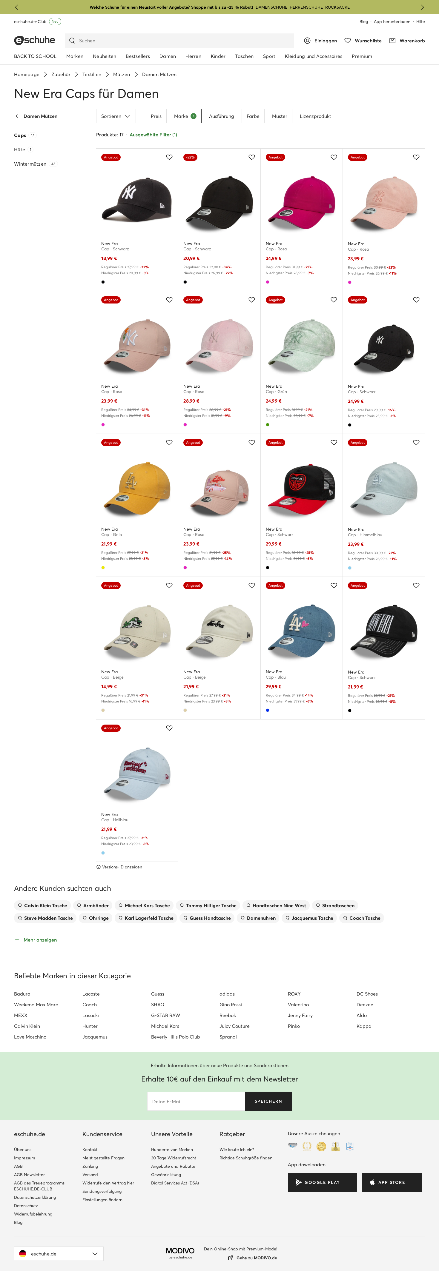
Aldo (362, 1015)
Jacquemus (95, 1037)
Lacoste (91, 994)
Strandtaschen (338, 905)
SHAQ (157, 1004)
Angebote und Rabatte (173, 1166)
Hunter (90, 1026)
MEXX (20, 1015)
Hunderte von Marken (172, 1149)
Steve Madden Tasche (48, 918)
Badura (22, 994)
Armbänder (96, 905)
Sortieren (111, 116)
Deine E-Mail (167, 1101)
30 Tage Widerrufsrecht (173, 1158)
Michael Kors (165, 1026)
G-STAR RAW (165, 1015)
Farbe (253, 116)
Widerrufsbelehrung (33, 1214)
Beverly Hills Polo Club (175, 1037)
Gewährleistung (166, 1174)
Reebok (228, 1015)
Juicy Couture (235, 1026)
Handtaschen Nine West (279, 905)
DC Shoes (367, 994)
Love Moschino (30, 1037)
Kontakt (89, 1149)
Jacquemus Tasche (312, 918)
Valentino (298, 1004)
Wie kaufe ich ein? (237, 1149)
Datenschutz (26, 1205)
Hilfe (420, 21)
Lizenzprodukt (315, 116)
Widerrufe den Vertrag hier (108, 1183)
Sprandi (228, 1037)
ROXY (294, 994)
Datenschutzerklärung (35, 1197)
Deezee (365, 1004)
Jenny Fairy (300, 1015)
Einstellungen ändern (102, 1199)
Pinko (294, 1026)
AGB (18, 1166)
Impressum (24, 1158)
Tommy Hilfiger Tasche (211, 905)
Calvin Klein (27, 1026)
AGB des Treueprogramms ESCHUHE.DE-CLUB (39, 1186)
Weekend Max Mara (36, 1004)
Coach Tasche (364, 918)
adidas (227, 994)
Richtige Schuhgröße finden (246, 1158)
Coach (89, 1004)
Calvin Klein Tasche (45, 905)
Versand (90, 1174)
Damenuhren (261, 918)
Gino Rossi (231, 1004)
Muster (279, 116)
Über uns (22, 1149)
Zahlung (90, 1166)
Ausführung (221, 116)
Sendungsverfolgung (102, 1191)
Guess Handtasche (210, 918)
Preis (156, 116)
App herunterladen (392, 21)
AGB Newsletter (29, 1174)
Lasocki (90, 1015)
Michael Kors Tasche (147, 905)
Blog (364, 21)
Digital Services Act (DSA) (175, 1183)
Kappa (364, 1026)
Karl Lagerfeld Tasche (149, 918)
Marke (184, 116)
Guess (157, 994)
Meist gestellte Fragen (103, 1158)
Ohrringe (99, 918)
